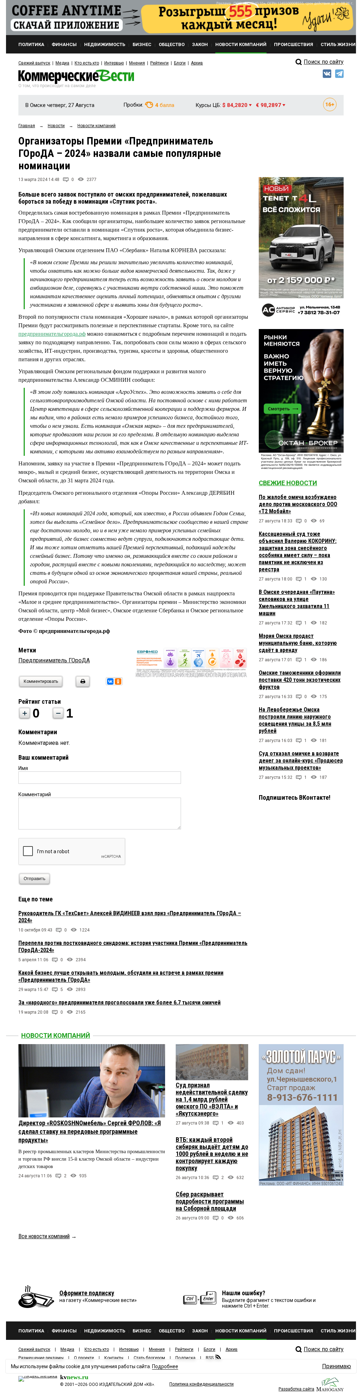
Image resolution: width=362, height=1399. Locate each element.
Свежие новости (288, 483)
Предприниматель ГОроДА (54, 660)
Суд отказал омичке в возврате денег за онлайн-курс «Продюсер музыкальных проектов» (301, 760)
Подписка (185, 1357)
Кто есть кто (87, 63)
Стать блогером (149, 1357)
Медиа (62, 63)
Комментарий (34, 794)
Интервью (114, 63)
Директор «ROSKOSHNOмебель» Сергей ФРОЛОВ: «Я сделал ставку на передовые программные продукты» (89, 1131)
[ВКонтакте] (110, 681)
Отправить (34, 878)
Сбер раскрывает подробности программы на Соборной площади (210, 1201)
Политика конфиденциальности (201, 1384)
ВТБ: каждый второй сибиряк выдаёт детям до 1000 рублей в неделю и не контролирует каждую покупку (212, 1154)
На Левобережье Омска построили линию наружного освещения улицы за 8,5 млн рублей (295, 720)
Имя (23, 768)
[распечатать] (81, 685)
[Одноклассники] (118, 681)
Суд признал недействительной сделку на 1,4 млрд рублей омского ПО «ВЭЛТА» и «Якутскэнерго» (212, 1099)
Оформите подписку (86, 1293)
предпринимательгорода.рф (52, 334)
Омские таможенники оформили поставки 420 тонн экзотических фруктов (300, 679)
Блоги (180, 63)
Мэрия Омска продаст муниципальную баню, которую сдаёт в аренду (298, 643)
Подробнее (165, 1366)
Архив (197, 63)
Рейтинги (159, 63)
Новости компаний (55, 1035)
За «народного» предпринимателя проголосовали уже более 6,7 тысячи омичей (119, 1002)
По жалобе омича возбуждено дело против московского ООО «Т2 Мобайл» (298, 504)
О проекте (84, 1357)
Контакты (113, 1357)
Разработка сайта (296, 1389)
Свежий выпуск (34, 63)
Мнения (137, 63)
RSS (210, 1357)
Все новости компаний (44, 1236)
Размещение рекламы (41, 1357)
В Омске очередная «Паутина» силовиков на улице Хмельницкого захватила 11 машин (297, 603)
